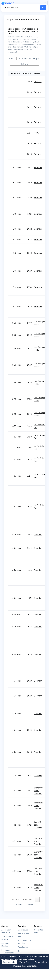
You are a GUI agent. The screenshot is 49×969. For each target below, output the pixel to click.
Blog (19, 951)
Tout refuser (25, 962)
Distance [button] (14, 73)
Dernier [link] (30, 904)
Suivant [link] (19, 904)
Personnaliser (40, 962)
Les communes (24, 930)
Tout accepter (9, 962)
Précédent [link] (27, 899)
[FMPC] (8, 3)
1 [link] (37, 899)
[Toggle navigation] (45, 3)
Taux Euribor (23, 947)
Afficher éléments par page (25, 58)
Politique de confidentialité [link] (25, 966)
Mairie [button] (37, 73)
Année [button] (26, 73)
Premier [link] (15, 899)
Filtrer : (24, 64)
